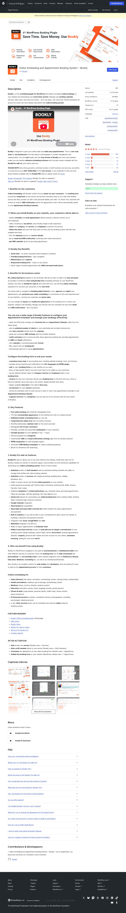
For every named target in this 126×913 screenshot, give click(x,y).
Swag (78, 889)
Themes (33, 883)
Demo (55, 181)
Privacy (10, 889)
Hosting (10, 886)
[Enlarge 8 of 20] (52, 684)
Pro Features (27, 178)
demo (63, 174)
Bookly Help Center (45, 181)
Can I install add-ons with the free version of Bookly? (27, 781)
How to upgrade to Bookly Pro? (19, 769)
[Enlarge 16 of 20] (77, 700)
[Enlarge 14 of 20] (77, 668)
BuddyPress (102, 889)
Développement (45, 80)
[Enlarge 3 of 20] (28, 704)
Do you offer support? (16, 800)
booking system (112, 130)
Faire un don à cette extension (96, 213)
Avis (20, 80)
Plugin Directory (13, 10)
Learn (54, 880)
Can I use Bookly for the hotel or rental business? (26, 794)
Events (77, 883)
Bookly (24, 71)
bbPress (101, 886)
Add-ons (11, 181)
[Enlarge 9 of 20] (52, 700)
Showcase (33, 880)
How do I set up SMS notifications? (21, 825)
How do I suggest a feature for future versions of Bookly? (29, 837)
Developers (56, 886)
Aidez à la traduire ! (85, 15)
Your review (89, 172)
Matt (100, 883)
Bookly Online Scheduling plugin (22, 618)
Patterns (33, 889)
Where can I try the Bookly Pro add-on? (22, 763)
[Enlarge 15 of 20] (77, 684)
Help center (15, 621)
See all (115, 172)
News (10, 883)
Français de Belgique (33, 900)
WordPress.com (104, 880)
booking (115, 122)
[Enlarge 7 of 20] (52, 668)
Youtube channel (17, 633)
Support (115, 80)
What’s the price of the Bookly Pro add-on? (24, 775)
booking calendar (112, 126)
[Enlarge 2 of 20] (28, 682)
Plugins (32, 886)
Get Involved (79, 880)
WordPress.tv (58, 889)
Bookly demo (16, 624)
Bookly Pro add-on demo (20, 627)
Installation (31, 80)
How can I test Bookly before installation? (23, 756)
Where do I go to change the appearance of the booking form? (31, 812)
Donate (78, 886)
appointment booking (111, 118)
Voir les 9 (115, 114)
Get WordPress (116, 3)
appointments (107, 122)
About (10, 880)
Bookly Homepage (14, 178)
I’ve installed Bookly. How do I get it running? (24, 806)
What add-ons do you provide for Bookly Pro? (25, 787)
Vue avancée (89, 136)
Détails (12, 80)
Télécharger (112, 70)
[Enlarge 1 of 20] (28, 668)
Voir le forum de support (93, 193)
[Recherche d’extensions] (29, 22)
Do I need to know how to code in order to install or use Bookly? (32, 819)
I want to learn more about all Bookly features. (25, 831)
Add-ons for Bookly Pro (19, 630)
